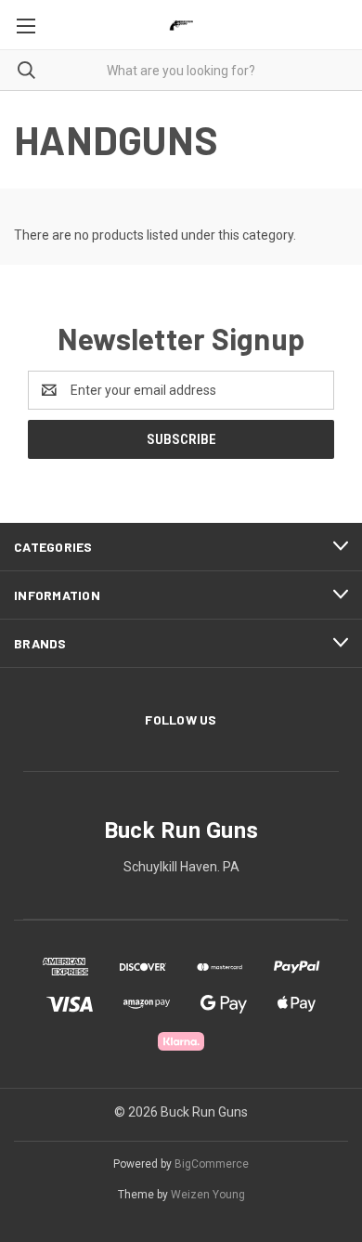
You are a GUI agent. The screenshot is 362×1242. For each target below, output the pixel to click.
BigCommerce (212, 1163)
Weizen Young (208, 1194)
